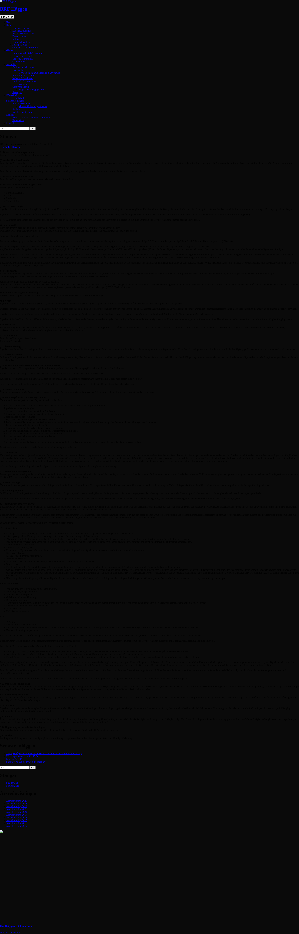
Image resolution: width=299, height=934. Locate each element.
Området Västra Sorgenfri (25, 47)
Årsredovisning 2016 (16, 823)
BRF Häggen (13, 9)
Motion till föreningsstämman (33, 106)
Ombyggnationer (20, 86)
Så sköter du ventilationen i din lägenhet (25, 762)
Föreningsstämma (21, 103)
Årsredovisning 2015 (16, 826)
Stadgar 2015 (12, 785)
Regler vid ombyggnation (31, 89)
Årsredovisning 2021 (16, 809)
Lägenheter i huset (21, 28)
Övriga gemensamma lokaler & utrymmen (39, 72)
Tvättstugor (18, 70)
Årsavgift (17, 92)
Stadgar (16, 109)
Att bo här (11, 64)
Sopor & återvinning (22, 58)
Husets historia (19, 44)
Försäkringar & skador (23, 75)
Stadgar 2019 (12, 783)
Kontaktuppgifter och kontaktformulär (31, 117)
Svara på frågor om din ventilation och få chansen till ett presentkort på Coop (44, 753)
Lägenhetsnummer (21, 30)
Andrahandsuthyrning (23, 67)
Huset (9, 25)
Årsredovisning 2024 (16, 803)
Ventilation (24, 84)
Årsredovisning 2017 (16, 820)
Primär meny (7, 17)
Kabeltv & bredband (22, 78)
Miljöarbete (18, 39)
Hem (8, 22)
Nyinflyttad (18, 98)
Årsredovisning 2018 (16, 817)
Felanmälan (18, 120)
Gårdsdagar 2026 (14, 759)
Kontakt (10, 114)
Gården (10, 50)
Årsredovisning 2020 (16, 812)
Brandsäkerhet (19, 36)
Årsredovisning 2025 (16, 800)
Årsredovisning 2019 (16, 814)
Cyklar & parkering (22, 56)
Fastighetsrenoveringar (23, 33)
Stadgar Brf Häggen (10, 147)
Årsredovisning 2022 (16, 806)
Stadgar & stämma (15, 100)
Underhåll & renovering (24, 81)
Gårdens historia (20, 61)
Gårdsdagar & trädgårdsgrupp (27, 53)
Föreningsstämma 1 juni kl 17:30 (22, 756)
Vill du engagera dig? (22, 112)
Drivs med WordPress (10, 932)
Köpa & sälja (12, 95)
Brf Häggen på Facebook (16, 926)
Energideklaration (21, 42)
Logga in (10, 123)
